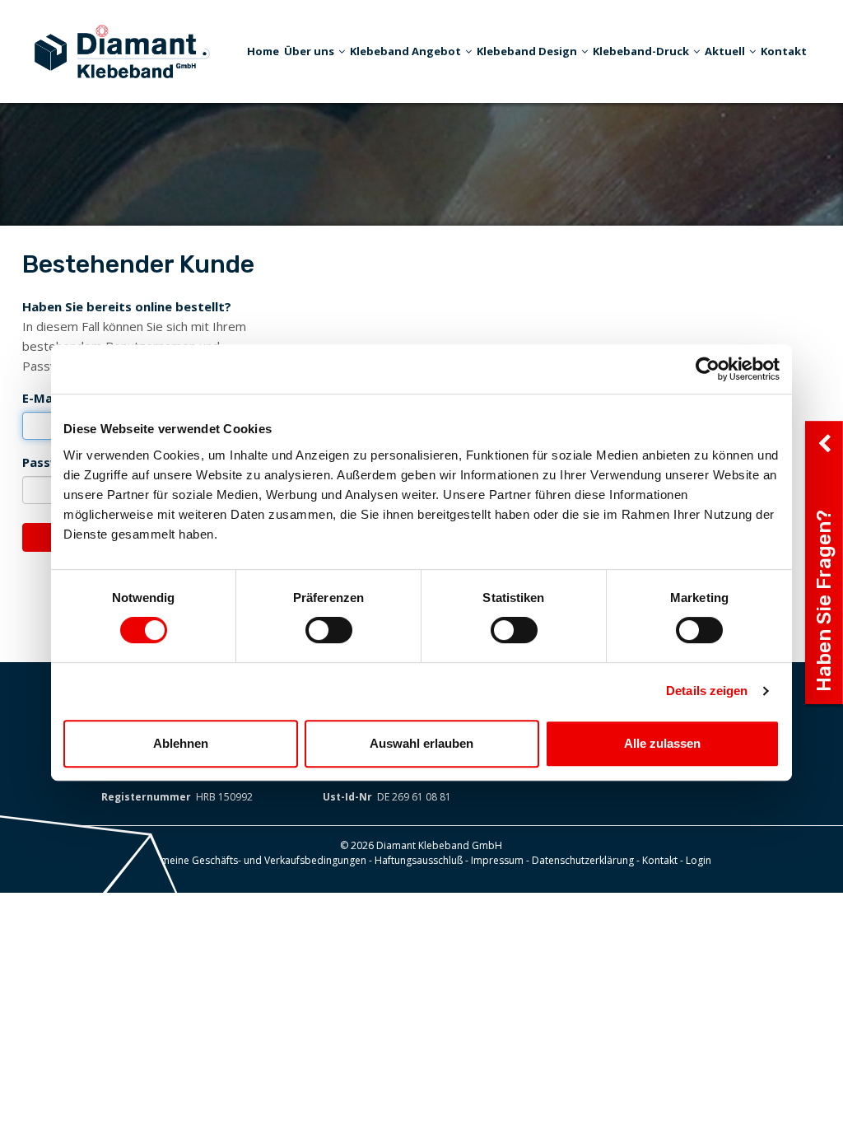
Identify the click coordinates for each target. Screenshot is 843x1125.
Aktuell (725, 51)
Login (698, 860)
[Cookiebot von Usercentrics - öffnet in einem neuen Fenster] (708, 369)
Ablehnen (180, 743)
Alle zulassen (662, 743)
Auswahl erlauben (421, 743)
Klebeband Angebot (405, 51)
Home (263, 51)
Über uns (309, 51)
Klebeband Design (527, 51)
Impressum (497, 860)
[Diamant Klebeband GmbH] (122, 49)
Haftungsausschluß (419, 860)
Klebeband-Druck (641, 51)
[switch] (328, 630)
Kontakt (784, 51)
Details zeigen (707, 691)
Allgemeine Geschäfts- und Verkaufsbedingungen (251, 860)
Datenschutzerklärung (583, 860)
